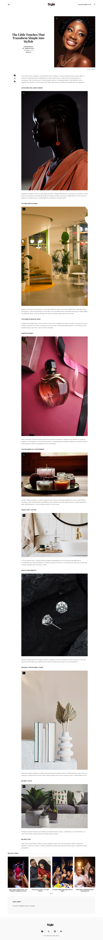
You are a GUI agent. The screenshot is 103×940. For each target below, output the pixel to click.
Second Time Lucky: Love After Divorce (18, 890)
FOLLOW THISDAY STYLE (84, 4)
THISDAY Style (29, 48)
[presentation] (11, 875)
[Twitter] (48, 931)
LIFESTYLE (28, 52)
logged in (21, 906)
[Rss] (61, 931)
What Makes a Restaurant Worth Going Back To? (63, 890)
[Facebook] (42, 931)
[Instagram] (55, 931)
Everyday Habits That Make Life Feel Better (40, 890)
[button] (50, 893)
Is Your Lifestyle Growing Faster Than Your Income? (85, 890)
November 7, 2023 (28, 50)
